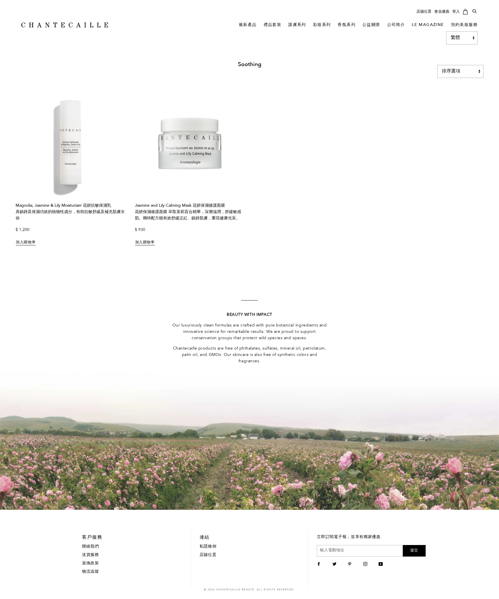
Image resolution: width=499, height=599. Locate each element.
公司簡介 (396, 25)
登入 (456, 12)
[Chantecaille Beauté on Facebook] (319, 565)
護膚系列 (297, 25)
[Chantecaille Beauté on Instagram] (366, 565)
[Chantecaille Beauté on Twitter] (335, 565)
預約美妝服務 (464, 25)
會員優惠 (441, 12)
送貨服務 (90, 555)
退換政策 (90, 563)
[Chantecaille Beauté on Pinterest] (350, 565)
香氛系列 (346, 25)
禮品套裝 (273, 25)
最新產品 (248, 25)
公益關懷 (371, 25)
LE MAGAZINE (428, 25)
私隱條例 (208, 547)
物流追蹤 (90, 572)
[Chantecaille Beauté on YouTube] (381, 565)
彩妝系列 (322, 25)
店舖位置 (423, 12)
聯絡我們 (90, 547)
